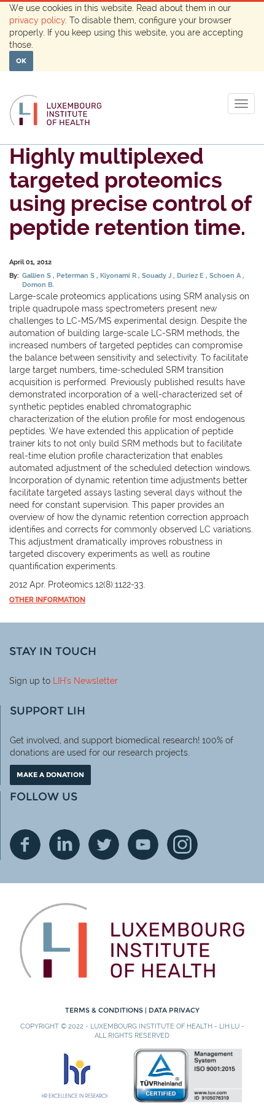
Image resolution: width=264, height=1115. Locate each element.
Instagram (182, 844)
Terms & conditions (105, 1010)
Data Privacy (174, 1010)
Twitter (103, 844)
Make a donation (50, 774)
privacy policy (37, 20)
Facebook (25, 844)
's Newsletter (92, 681)
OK (21, 60)
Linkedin (64, 844)
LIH (59, 681)
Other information (47, 600)
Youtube (143, 844)
